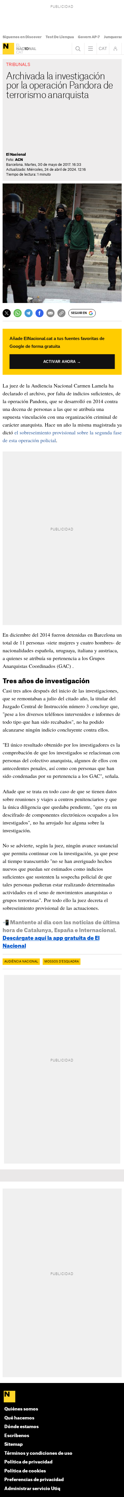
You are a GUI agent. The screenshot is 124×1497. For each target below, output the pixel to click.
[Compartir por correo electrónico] (50, 313)
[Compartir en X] (7, 313)
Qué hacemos (19, 1418)
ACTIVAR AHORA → (62, 361)
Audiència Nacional (21, 961)
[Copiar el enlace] (61, 313)
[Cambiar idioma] (103, 48)
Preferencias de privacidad (34, 1480)
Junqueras (113, 37)
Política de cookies (25, 1471)
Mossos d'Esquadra (61, 961)
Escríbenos (16, 1436)
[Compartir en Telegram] (29, 313)
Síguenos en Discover (22, 37)
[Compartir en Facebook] (39, 313)
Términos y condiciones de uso (38, 1453)
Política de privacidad (28, 1462)
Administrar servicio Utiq (32, 1489)
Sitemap (13, 1444)
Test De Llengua (60, 37)
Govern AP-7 (89, 37)
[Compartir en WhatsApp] (18, 313)
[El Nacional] (8, 48)
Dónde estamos (21, 1427)
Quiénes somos (21, 1409)
